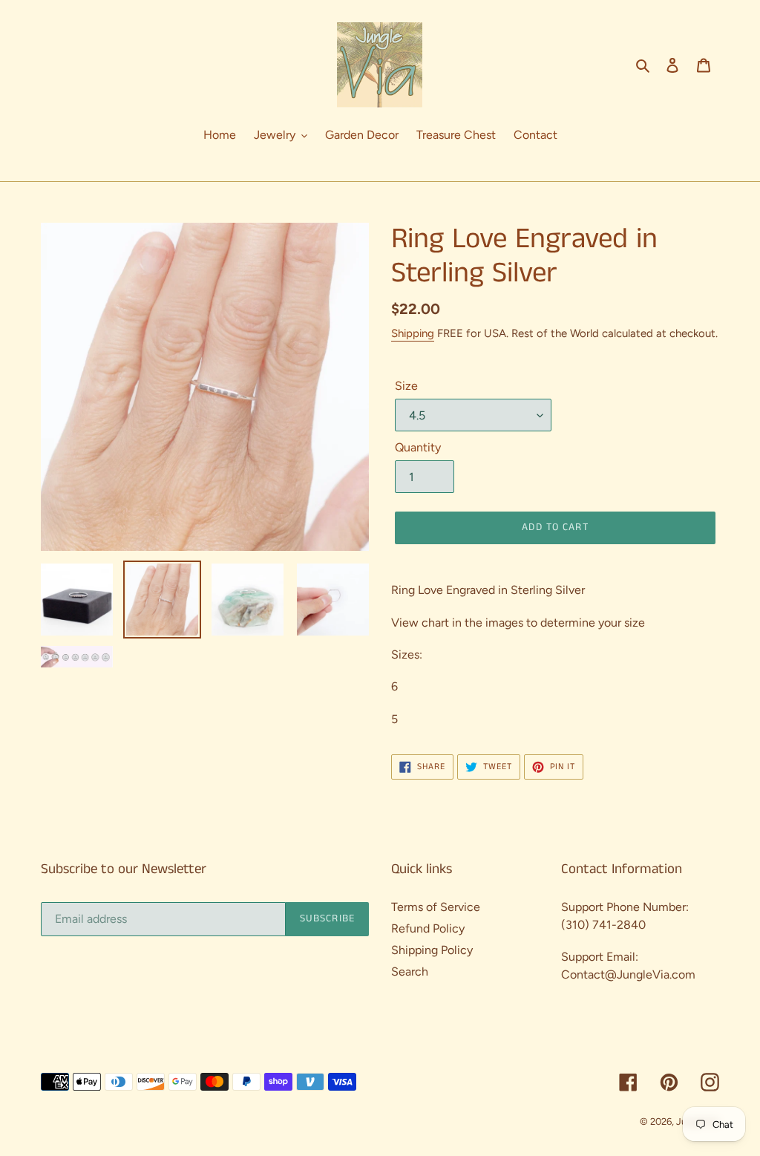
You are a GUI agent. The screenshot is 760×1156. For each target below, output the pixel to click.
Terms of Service (435, 907)
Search (409, 971)
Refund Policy (428, 928)
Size (406, 386)
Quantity (418, 447)
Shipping (412, 333)
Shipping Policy (432, 950)
